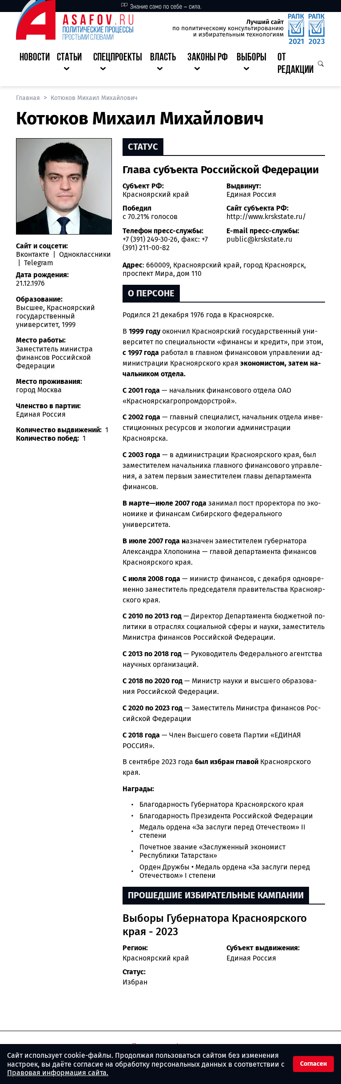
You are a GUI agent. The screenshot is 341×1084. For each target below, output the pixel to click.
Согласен (313, 1064)
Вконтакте (33, 254)
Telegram (37, 263)
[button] (71, 64)
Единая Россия (251, 194)
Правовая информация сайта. (57, 1072)
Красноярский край (156, 194)
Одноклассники (84, 254)
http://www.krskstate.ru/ (266, 216)
